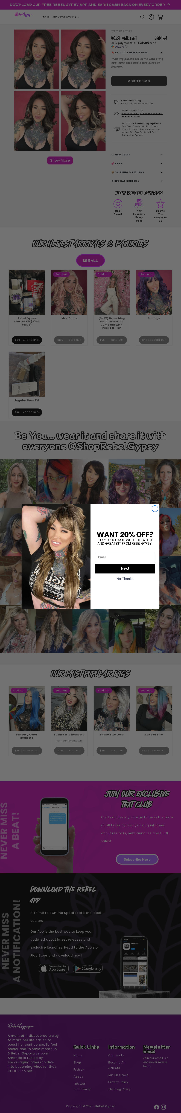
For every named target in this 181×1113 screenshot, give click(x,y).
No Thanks (124, 578)
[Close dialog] (155, 509)
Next (125, 568)
